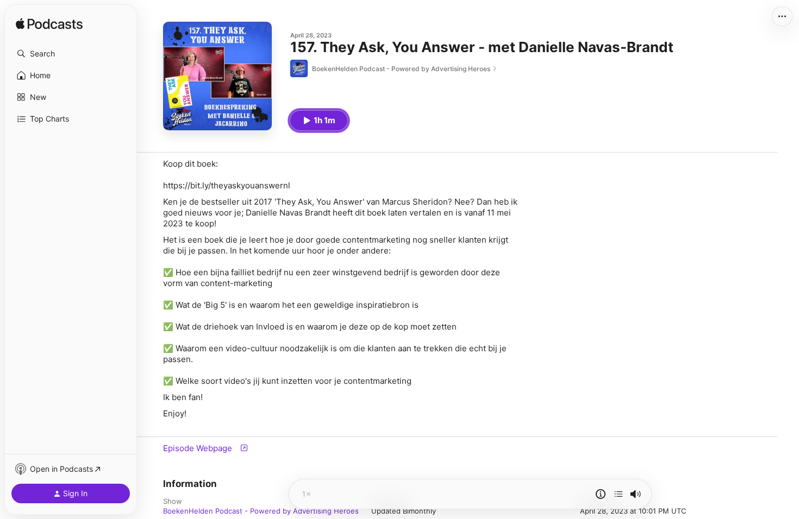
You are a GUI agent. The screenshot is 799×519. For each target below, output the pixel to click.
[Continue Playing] (618, 494)
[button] (70, 54)
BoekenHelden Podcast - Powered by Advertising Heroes (261, 511)
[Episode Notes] (600, 494)
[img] (49, 24)
